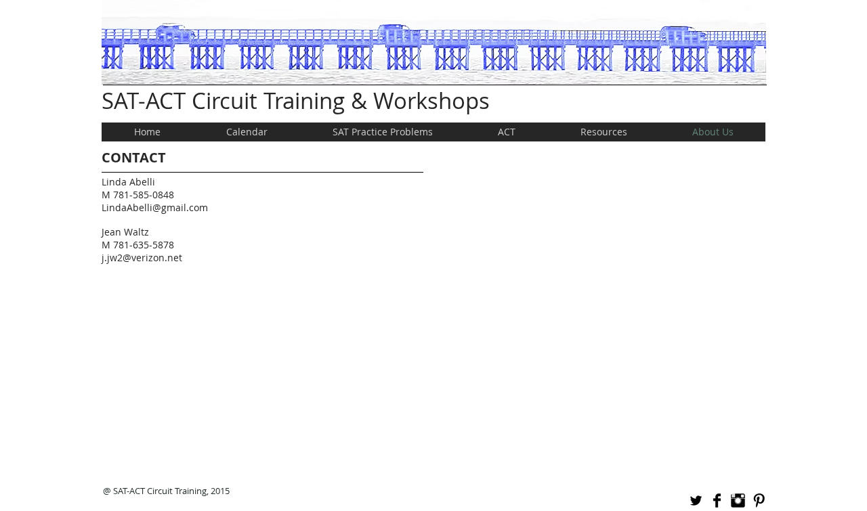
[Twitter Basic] (696, 500)
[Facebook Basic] (717, 500)
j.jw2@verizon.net (142, 257)
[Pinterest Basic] (759, 500)
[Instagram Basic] (738, 500)
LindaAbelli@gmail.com (155, 207)
